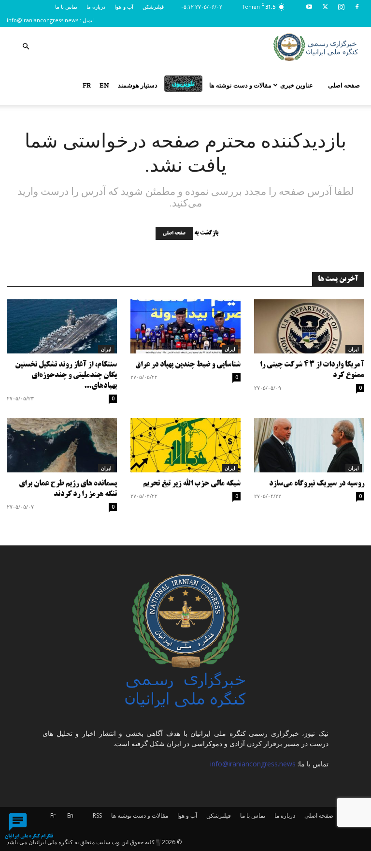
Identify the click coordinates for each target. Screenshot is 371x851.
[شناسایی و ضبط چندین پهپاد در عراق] (185, 326)
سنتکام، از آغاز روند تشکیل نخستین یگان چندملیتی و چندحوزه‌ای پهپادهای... (66, 375)
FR (87, 85)
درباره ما (95, 6)
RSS (97, 815)
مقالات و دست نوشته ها (240, 85)
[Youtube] (309, 7)
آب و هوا (123, 6)
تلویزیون (183, 83)
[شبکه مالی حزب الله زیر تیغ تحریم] (185, 445)
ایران (106, 349)
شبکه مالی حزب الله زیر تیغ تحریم (192, 484)
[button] (25, 46)
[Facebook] (357, 7)
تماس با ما (66, 6)
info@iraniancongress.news (42, 20)
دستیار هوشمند (137, 85)
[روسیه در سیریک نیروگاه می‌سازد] (309, 445)
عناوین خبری (296, 85)
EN (104, 85)
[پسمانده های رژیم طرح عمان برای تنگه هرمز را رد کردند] (62, 445)
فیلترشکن (153, 6)
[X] (325, 7)
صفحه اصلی (344, 85)
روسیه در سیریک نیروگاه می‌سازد (316, 484)
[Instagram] (341, 7)
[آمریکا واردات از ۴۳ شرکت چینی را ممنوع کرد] (309, 326)
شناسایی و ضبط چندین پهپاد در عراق (188, 365)
